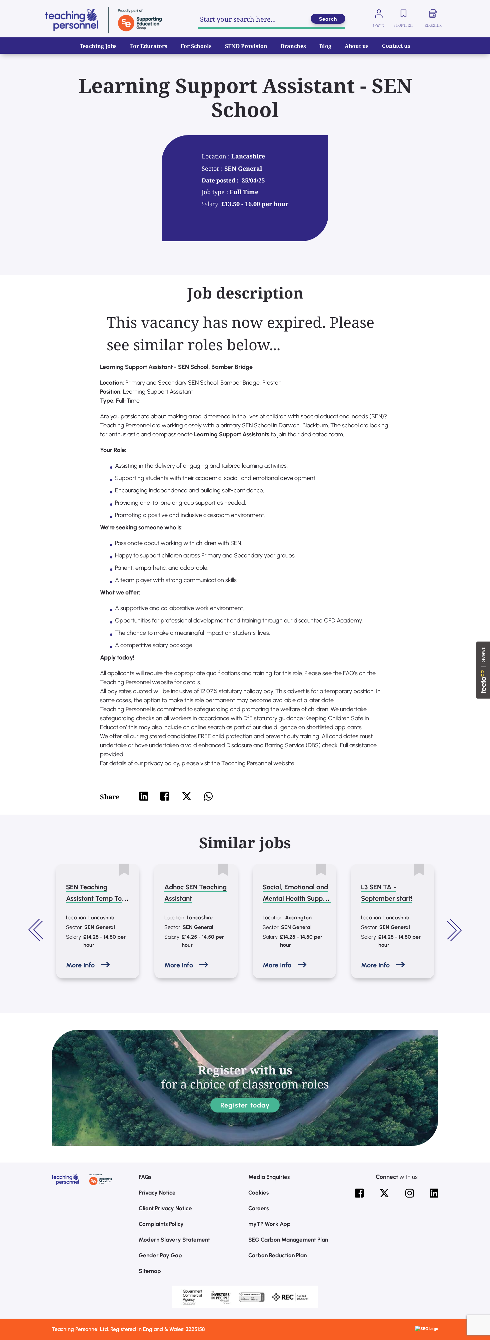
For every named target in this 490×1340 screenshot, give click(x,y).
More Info (80, 965)
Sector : (213, 168)
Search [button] (328, 19)
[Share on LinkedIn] (143, 796)
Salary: (211, 204)
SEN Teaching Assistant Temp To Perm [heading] (94, 898)
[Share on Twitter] (187, 796)
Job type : (216, 192)
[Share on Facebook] (164, 796)
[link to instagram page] (409, 1193)
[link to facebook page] (359, 1193)
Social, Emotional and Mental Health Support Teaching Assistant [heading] (297, 898)
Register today (245, 1105)
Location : (216, 156)
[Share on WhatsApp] (208, 796)
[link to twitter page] (384, 1193)
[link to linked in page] (434, 1193)
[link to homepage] (103, 20)
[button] (36, 930)
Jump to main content (39, 10)
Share (109, 796)
